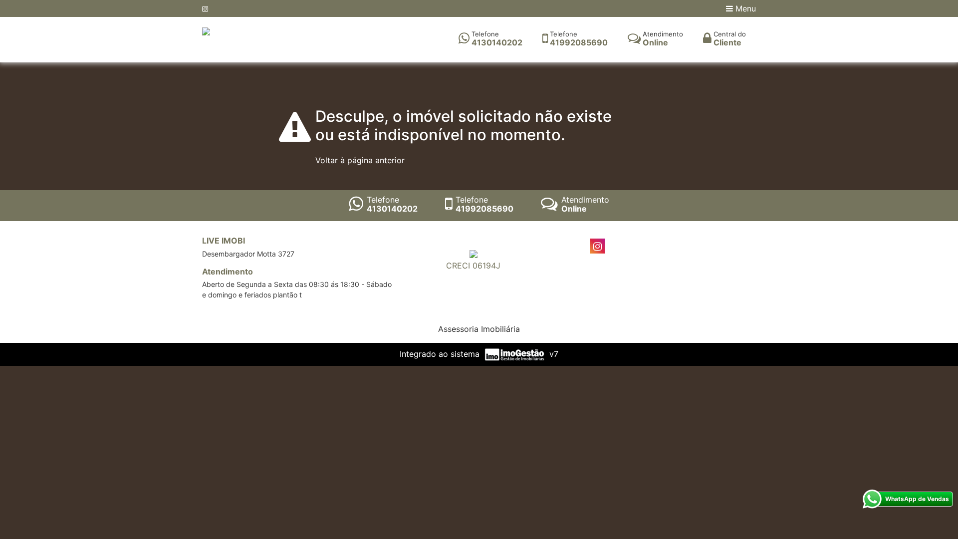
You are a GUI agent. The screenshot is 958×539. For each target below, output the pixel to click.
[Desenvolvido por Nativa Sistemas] (515, 354)
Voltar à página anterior (360, 160)
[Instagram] (205, 8)
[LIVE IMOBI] (206, 30)
